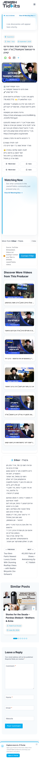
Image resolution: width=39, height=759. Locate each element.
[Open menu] (34, 4)
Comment (11, 666)
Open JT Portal (13, 755)
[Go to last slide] (6, 608)
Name (9, 697)
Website (9, 719)
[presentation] (20, 601)
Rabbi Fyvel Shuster (15, 626)
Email (9, 708)
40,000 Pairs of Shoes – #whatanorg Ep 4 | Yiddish (28, 556)
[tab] (15, 638)
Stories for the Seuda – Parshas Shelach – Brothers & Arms (20, 617)
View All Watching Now (27, 15)
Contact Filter (27, 256)
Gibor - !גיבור (11, 41)
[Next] (33, 608)
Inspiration (10, 37)
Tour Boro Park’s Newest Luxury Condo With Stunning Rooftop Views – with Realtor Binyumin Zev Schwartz (10, 562)
